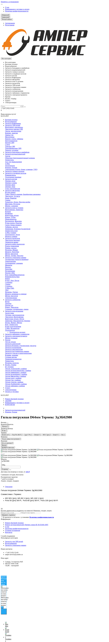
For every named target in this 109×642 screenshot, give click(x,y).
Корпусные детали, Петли (14, 319)
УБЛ (6, 290)
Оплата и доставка (12, 391)
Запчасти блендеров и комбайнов (17, 152)
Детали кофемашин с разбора (15, 372)
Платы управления (12, 246)
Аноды (7, 156)
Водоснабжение (11, 121)
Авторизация (10, 23)
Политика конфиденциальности (16, 11)
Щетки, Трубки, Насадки (14, 256)
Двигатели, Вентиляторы (14, 317)
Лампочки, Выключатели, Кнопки (17, 321)
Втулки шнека (10, 192)
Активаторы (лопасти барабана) (16, 259)
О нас (7, 7)
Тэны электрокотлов (12, 188)
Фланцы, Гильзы (11, 167)
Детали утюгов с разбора (14, 382)
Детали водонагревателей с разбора (18, 370)
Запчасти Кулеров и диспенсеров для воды (20, 346)
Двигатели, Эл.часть (12, 196)
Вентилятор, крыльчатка (14, 127)
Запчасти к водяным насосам (15, 173)
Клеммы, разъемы (11, 355)
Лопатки (8, 303)
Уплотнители (10, 166)
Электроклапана (11, 298)
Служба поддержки (8, 536)
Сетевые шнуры (11, 357)
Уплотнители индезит (17, 332)
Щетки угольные (11, 338)
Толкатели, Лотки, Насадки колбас (17, 202)
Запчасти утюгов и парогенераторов (18, 353)
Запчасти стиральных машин (15, 257)
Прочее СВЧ (9, 143)
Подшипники (10, 271)
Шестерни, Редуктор (12, 204)
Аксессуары (9, 313)
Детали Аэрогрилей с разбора (16, 369)
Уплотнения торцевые (13, 177)
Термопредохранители (13, 359)
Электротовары (10, 390)
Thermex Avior (10, 181)
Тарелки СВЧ (10, 146)
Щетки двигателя (11, 254)
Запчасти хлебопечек (12, 300)
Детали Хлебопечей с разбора (16, 384)
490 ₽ (28, 472)
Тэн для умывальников (13, 162)
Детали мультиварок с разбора (16, 374)
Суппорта (8, 286)
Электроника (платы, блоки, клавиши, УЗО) (21, 169)
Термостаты (9, 160)
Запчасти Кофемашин (13, 123)
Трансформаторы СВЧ (13, 148)
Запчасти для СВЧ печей (14, 541)
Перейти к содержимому (10, 2)
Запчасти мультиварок (13, 347)
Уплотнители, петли (12, 234)
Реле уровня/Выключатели (14, 275)
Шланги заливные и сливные (16, 294)
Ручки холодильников (13, 326)
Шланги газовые (11, 236)
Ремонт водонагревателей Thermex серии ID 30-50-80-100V (26, 525)
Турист (7, 388)
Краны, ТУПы (10, 217)
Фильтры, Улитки (11, 292)
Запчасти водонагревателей (15, 154)
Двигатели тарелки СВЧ (14, 129)
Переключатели (10, 219)
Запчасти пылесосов (12, 238)
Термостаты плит (11, 231)
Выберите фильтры (8, 447)
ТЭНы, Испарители (12, 328)
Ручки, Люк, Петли (12, 280)
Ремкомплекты (10, 175)
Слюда (7, 144)
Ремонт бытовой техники (14, 399)
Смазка (7, 200)
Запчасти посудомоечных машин (17, 351)
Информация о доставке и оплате (17, 9)
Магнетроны (9, 137)
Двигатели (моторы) (12, 240)
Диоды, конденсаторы (13, 131)
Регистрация (9, 25)
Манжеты (8, 265)
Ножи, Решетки (10, 198)
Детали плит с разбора (13, 378)
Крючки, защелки (11, 133)
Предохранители (11, 141)
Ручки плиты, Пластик (13, 223)
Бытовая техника (11, 120)
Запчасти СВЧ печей (12, 125)
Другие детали (10, 342)
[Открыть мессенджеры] (4, 611)
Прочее (7, 340)
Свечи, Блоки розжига (13, 225)
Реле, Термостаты (11, 324)
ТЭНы (7, 164)
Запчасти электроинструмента (16, 336)
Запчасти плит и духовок (14, 208)
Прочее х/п (9, 305)
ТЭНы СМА (9, 288)
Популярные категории (9, 538)
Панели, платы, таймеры (14, 139)
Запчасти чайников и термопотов (17, 334)
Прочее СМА (10, 273)
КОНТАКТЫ (10, 404)
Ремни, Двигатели (11, 307)
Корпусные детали (12, 215)
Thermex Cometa (11, 183)
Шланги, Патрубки (12, 252)
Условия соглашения (12, 530)
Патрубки (8, 269)
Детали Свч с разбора (13, 380)
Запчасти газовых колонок (14, 171)
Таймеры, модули (11, 227)
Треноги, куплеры (11, 150)
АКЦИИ (8, 401)
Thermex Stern (10, 185)
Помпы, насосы (10, 248)
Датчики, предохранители (14, 315)
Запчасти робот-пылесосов (15, 244)
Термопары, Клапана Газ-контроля (17, 229)
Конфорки (9, 213)
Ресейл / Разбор (10, 365)
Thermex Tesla (10, 187)
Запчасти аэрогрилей (12, 344)
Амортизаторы (10, 261)
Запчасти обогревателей (14, 349)
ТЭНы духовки (10, 233)
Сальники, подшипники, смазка (16, 309)
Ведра (7, 301)
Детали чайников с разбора (15, 386)
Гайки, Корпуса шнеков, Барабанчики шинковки (23, 194)
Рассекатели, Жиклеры (13, 221)
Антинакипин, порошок (14, 263)
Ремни (7, 279)
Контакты (8, 532)
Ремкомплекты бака (12, 277)
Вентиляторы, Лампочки (14, 210)
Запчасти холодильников (14, 311)
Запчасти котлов (11, 179)
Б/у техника (9, 367)
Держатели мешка (11, 242)
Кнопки (8, 211)
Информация (5, 519)
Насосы (8, 267)
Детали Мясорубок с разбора (15, 376)
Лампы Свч (9, 135)
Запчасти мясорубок (12, 190)
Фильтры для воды (12, 363)
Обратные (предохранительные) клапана (20, 158)
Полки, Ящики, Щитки (13, 323)
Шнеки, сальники (11, 206)
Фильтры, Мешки (11, 250)
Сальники (8, 282)
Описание (8, 487)
